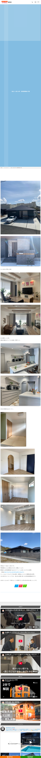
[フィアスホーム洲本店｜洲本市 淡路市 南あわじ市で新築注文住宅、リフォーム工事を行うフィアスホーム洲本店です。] (7, 2)
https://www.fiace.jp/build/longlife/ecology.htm (14, 572)
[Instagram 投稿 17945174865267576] (30, 742)
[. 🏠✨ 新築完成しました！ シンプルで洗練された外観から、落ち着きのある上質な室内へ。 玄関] (10, 742)
